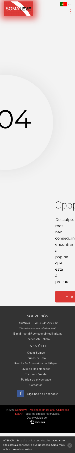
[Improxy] (37, 422)
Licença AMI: (33, 339)
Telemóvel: (24, 323)
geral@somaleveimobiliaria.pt (43, 333)
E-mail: (18, 333)
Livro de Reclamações (35, 368)
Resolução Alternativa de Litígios (36, 363)
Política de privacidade (36, 379)
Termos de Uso (36, 358)
